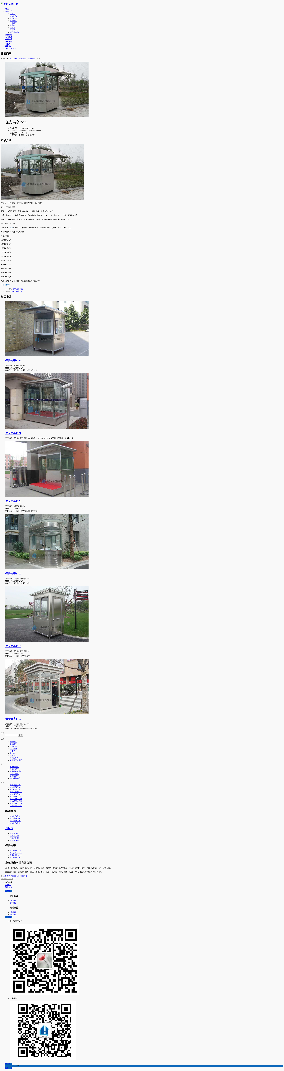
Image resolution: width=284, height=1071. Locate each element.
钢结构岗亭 (14, 769)
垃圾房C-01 (14, 833)
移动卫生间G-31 (16, 792)
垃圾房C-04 (14, 840)
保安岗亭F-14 (17, 289)
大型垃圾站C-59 (16, 801)
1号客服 (13, 901)
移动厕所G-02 (15, 818)
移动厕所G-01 (15, 816)
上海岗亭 (6, 876)
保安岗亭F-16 (17, 291)
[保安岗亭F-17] (47, 714)
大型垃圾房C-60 (16, 799)
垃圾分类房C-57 (16, 806)
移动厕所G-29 (15, 796)
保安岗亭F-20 (13, 501)
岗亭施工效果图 (16, 760)
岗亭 (11, 228)
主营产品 (22, 59)
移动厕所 (13, 16)
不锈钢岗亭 (5, 285)
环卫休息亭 (14, 32)
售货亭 (12, 25)
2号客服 (13, 903)
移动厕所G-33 (15, 787)
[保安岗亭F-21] (47, 428)
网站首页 (13, 59)
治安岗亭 (13, 18)
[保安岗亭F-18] (47, 641)
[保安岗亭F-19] (47, 569)
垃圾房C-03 (14, 838)
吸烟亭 (12, 28)
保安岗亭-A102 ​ (16, 853)
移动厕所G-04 (15, 823)
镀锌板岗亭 (14, 776)
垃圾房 (12, 14)
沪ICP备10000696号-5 (19, 876)
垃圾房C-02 (14, 836)
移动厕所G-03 (15, 821)
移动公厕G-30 (15, 794)
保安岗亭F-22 (13, 360)
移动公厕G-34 (15, 785)
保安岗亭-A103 (15, 855)
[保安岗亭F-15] (10, 4)
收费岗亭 (13, 23)
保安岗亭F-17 (13, 718)
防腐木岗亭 (14, 774)
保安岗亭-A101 (15, 850)
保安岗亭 (13, 21)
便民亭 (12, 30)
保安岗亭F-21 (13, 433)
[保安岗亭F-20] (47, 496)
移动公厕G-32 (15, 789)
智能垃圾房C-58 (16, 803)
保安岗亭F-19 (13, 573)
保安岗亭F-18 (13, 646)
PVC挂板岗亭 (15, 778)
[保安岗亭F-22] (47, 355)
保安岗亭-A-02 (15, 857)
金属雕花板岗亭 (16, 771)
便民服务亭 (14, 758)
